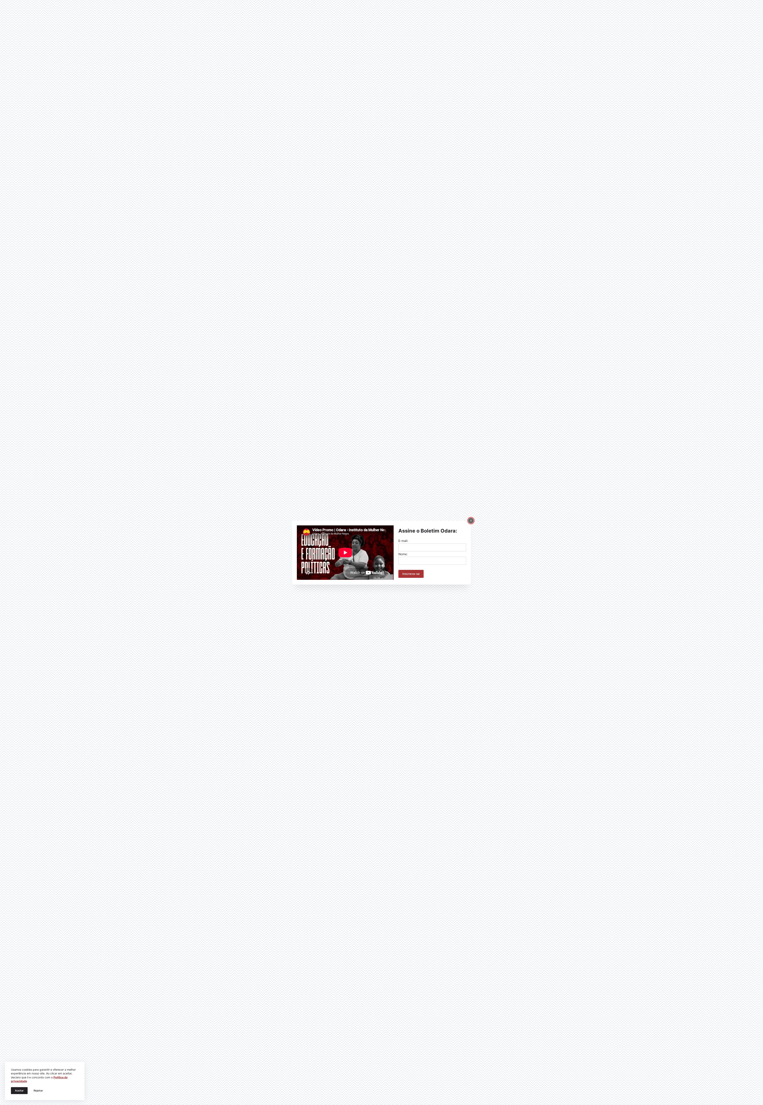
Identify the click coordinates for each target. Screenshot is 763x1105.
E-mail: (403, 541)
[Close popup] (471, 520)
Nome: (403, 554)
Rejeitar (38, 1090)
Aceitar (19, 1090)
